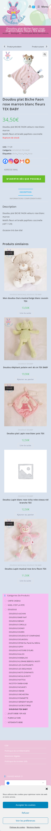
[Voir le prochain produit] (46, 47)
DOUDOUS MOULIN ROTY (20, 676)
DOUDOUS (12, 609)
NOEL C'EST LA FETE (16, 605)
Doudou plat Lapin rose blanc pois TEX (25, 433)
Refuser (25, 812)
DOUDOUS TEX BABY (21, 150)
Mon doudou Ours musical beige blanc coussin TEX (25, 299)
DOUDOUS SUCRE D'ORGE (20, 705)
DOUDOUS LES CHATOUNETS (21, 665)
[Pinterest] (16, 161)
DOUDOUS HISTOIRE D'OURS (21, 650)
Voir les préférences (25, 820)
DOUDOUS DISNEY (17, 628)
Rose (30, 153)
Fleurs (20, 153)
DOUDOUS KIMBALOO (18, 657)
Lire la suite (25, 313)
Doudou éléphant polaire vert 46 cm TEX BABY (25, 367)
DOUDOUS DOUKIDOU (18, 639)
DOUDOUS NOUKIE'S (17, 687)
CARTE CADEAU (14, 600)
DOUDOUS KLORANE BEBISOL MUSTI (24, 661)
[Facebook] (5, 161)
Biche (15, 153)
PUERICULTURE (14, 718)
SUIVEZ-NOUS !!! (15, 776)
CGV (6, 745)
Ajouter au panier (25, 379)
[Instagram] (10, 161)
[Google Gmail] (21, 161)
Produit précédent (14, 46)
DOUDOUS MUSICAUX (18, 294)
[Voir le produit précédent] (5, 47)
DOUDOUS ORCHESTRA (19, 694)
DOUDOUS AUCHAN (17, 613)
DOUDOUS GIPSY (16, 646)
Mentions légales (33, 827)
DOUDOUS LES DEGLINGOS (20, 668)
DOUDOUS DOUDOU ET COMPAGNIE (24, 635)
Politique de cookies (17, 827)
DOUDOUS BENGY (16, 621)
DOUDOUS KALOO (16, 654)
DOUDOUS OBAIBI (16, 691)
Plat (25, 153)
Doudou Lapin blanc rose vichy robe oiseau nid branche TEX (25, 501)
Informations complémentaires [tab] (25, 198)
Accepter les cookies (25, 805)
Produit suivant (38, 46)
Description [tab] (25, 192)
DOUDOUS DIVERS (16, 632)
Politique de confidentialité (17, 751)
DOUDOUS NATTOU (17, 679)
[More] (27, 161)
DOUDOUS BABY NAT (18, 617)
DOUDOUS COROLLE (17, 624)
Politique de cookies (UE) (16, 761)
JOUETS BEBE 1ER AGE (17, 713)
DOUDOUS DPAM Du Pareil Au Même (24, 643)
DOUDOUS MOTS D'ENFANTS (21, 672)
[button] (46, 788)
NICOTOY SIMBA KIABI (18, 683)
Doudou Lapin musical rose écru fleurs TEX (25, 568)
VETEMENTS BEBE (15, 722)
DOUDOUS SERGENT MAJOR (21, 702)
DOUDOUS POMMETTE (18, 698)
